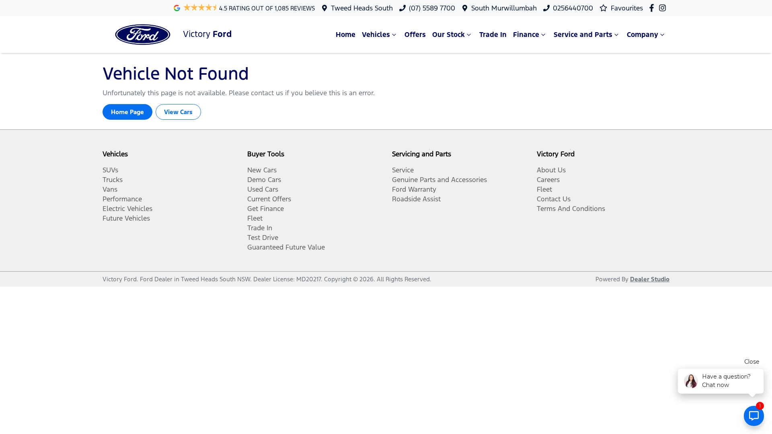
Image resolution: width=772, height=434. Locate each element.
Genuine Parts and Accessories (439, 179)
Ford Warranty (414, 189)
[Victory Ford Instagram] (664, 8)
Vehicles (376, 34)
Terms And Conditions (571, 208)
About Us (551, 170)
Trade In (493, 34)
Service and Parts (583, 34)
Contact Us (554, 198)
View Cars (178, 112)
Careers (548, 179)
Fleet (255, 218)
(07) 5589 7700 (432, 8)
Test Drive (262, 237)
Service (403, 170)
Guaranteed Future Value (286, 247)
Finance (526, 34)
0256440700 (573, 8)
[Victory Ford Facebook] (653, 8)
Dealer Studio (649, 279)
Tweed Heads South (362, 8)
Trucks (113, 179)
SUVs (110, 170)
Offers (415, 34)
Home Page (127, 112)
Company (642, 34)
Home (345, 34)
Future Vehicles (126, 218)
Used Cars (262, 189)
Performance (122, 198)
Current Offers (269, 198)
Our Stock (448, 34)
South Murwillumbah (504, 8)
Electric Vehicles (127, 208)
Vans (110, 189)
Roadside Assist (416, 198)
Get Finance (265, 208)
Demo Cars (264, 179)
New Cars (262, 170)
